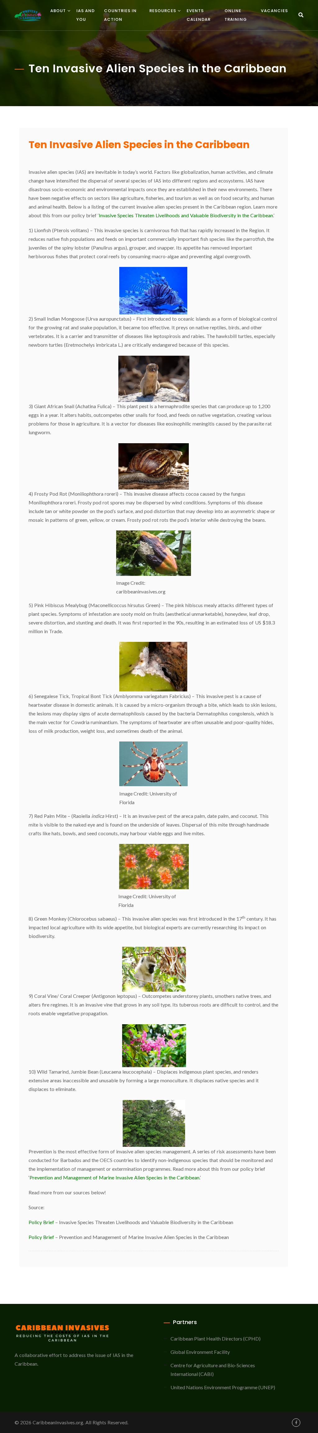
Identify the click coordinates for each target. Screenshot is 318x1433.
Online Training (236, 15)
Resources (162, 11)
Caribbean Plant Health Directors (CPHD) (215, 1338)
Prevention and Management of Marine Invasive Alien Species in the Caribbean (114, 1177)
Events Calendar (199, 15)
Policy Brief (41, 1222)
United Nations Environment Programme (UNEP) (222, 1387)
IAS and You (85, 15)
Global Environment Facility (200, 1352)
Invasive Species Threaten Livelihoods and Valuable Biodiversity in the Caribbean (186, 215)
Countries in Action (120, 15)
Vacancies (274, 11)
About (58, 11)
